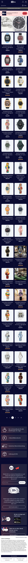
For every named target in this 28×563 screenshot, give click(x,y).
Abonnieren (22, 482)
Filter (25, 5)
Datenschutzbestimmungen (21, 537)
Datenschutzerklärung (7, 551)
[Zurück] (7, 417)
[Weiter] (21, 417)
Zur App (24, 13)
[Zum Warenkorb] (26, 1)
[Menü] (2, 2)
